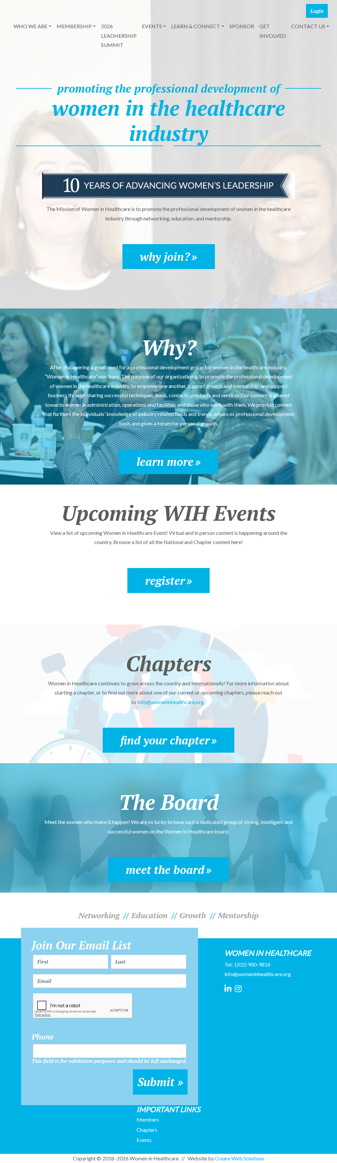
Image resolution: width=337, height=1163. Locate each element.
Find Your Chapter (165, 740)
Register (165, 580)
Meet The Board (165, 869)
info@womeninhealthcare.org (257, 974)
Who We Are (30, 26)
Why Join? (165, 256)
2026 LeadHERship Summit (119, 35)
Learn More (165, 461)
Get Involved (272, 30)
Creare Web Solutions (239, 1158)
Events (152, 26)
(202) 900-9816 (253, 964)
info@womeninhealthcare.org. (171, 702)
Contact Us (308, 26)
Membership (74, 26)
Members (148, 1119)
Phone (43, 1036)
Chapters (147, 1130)
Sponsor (241, 26)
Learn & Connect (195, 26)
